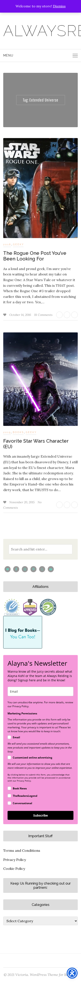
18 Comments (43, 315)
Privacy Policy (14, 859)
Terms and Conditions (21, 850)
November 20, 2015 (22, 502)
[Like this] (5, 315)
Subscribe (40, 815)
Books (18, 432)
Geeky (18, 244)
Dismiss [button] (59, 6)
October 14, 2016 (20, 315)
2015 (7, 432)
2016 (7, 244)
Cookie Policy (14, 868)
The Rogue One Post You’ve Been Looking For (34, 256)
